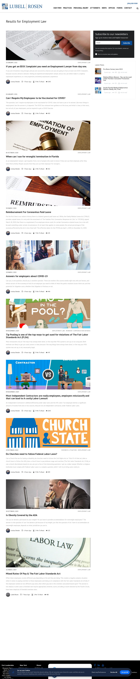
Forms (119, 8)
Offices (111, 8)
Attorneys (95, 8)
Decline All (113, 672)
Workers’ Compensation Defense (78, 331)
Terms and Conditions (131, 672)
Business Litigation (69, 450)
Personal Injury (81, 8)
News (104, 8)
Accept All (125, 672)
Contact (128, 8)
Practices (67, 8)
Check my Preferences (99, 672)
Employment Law (84, 62)
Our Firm (57, 8)
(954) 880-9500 (132, 3)
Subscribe (126, 43)
